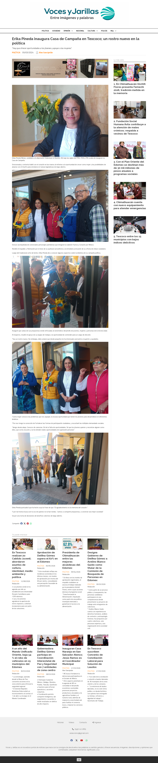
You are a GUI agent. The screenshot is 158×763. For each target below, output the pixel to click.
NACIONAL (80, 31)
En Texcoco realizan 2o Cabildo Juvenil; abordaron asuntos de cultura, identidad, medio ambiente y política (22, 564)
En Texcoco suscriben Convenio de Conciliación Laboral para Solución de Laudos (95, 657)
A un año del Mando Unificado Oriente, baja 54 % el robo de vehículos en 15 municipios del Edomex (22, 657)
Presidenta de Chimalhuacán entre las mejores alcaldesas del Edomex (71, 560)
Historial (60, 722)
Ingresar (97, 722)
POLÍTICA (45, 31)
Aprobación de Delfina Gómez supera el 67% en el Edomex (47, 557)
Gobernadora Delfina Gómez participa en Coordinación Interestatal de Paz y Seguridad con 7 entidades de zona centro (47, 659)
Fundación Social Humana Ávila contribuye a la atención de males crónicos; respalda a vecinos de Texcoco (130, 127)
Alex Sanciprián (46, 52)
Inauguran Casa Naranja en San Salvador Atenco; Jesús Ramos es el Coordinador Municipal (72, 656)
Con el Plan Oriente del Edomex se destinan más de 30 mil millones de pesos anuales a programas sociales (129, 167)
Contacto (83, 722)
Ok (79, 759)
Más (112, 31)
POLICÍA (104, 31)
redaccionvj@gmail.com (79, 733)
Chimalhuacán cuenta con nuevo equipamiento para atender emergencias (130, 205)
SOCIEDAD (56, 31)
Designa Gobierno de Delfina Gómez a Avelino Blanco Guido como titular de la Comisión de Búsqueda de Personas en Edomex (97, 566)
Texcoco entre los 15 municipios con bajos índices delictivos (127, 239)
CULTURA (91, 31)
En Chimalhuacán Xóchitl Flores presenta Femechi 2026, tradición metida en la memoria (129, 88)
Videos (71, 722)
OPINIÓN (67, 31)
